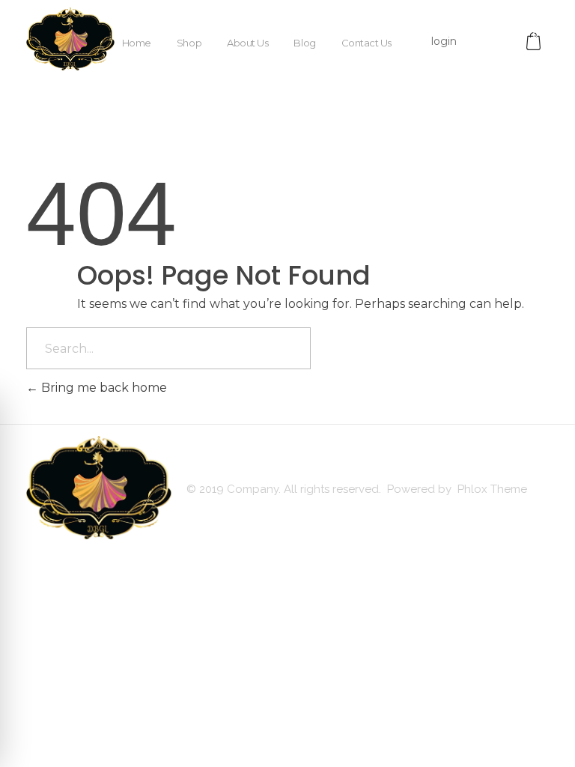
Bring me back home (102, 388)
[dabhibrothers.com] (70, 38)
